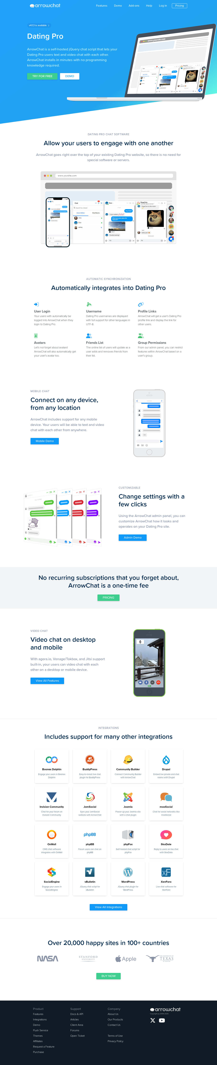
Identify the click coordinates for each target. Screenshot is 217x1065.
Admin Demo (133, 537)
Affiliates (38, 1041)
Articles (74, 1019)
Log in (163, 5)
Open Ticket (77, 1036)
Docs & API (76, 1014)
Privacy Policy (115, 1041)
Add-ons (134, 5)
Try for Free (42, 76)
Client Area (76, 1025)
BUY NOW (109, 976)
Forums (74, 1030)
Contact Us (114, 1025)
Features (101, 5)
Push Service (40, 1030)
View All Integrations (108, 907)
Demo (118, 5)
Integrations (40, 1019)
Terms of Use (115, 1036)
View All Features (47, 681)
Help (149, 5)
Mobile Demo (45, 441)
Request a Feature (43, 1046)
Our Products (115, 1019)
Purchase (38, 1052)
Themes (38, 1036)
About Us (113, 1014)
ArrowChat (47, 5)
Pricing (179, 5)
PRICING (108, 597)
